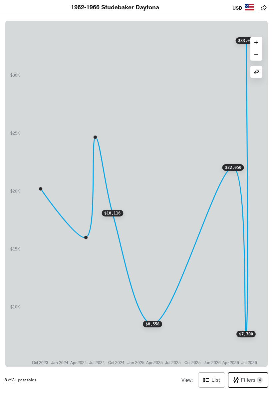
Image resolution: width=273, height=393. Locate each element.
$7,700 (246, 334)
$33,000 (246, 40)
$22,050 (233, 167)
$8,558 (152, 324)
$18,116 (112, 213)
